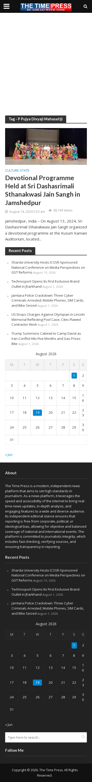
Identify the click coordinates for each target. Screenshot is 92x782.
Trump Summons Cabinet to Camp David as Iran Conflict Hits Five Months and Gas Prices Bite (46, 338)
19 (38, 412)
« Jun (9, 454)
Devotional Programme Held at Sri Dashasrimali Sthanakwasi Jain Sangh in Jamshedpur (42, 190)
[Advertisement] (46, 64)
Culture (12, 171)
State (24, 171)
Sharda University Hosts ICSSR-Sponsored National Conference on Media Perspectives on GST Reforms (48, 267)
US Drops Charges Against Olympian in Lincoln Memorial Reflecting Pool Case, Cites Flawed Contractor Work (48, 319)
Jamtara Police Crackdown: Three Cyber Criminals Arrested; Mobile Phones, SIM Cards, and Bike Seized (48, 300)
